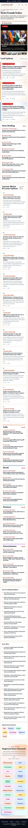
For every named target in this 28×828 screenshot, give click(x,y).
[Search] (19, 4)
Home (24, 126)
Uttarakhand (7, 807)
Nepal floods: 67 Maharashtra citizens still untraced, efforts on (14, 657)
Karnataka (8, 786)
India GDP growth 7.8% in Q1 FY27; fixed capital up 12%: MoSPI (14, 612)
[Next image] (25, 38)
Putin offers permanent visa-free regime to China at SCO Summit (15, 593)
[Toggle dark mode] (22, 4)
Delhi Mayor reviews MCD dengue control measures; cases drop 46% (14, 675)
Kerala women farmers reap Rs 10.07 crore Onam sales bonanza (15, 708)
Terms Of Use (4, 821)
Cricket (18, 728)
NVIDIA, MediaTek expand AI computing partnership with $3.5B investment (14, 689)
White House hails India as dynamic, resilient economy (13, 607)
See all (23, 427)
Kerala (20, 786)
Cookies (17, 821)
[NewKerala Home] (7, 4)
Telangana (20, 803)
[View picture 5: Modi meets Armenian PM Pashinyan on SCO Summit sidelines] (24, 53)
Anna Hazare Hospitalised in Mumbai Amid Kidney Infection (15, 662)
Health (5, 732)
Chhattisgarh (7, 767)
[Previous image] (2, 38)
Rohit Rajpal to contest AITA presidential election (14, 685)
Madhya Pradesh (7, 790)
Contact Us (24, 821)
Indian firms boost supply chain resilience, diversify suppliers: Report (14, 602)
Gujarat (20, 771)
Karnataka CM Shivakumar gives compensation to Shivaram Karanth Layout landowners (15, 617)
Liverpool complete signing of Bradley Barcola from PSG (13, 648)
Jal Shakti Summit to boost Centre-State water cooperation (14, 680)
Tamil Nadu (8, 803)
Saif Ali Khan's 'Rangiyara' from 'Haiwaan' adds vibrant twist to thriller (14, 627)
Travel (5, 736)
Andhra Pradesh (7, 762)
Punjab (8, 799)
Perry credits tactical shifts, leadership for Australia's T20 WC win (14, 632)
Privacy (11, 821)
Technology (12, 732)
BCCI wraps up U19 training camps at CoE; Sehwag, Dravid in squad (14, 717)
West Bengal (7, 812)
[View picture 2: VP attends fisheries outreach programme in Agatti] (8, 53)
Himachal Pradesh (20, 776)
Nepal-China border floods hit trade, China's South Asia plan (13, 694)
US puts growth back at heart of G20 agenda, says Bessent (13, 636)
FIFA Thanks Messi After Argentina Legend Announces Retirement (15, 671)
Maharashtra (20, 790)
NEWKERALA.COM (15, 824)
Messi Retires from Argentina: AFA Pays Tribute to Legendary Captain (14, 713)
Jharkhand (20, 781)
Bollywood (22, 732)
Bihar (20, 762)
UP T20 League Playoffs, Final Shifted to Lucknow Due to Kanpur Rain (14, 703)
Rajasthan (20, 799)
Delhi (20, 767)
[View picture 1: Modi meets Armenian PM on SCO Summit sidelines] (3, 53)
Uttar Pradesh (20, 807)
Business (10, 728)
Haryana (7, 776)
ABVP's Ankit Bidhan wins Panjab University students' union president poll (15, 598)
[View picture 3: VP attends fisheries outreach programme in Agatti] (14, 53)
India (4, 728)
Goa (8, 771)
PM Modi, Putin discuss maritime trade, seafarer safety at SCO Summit (14, 699)
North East (8, 795)
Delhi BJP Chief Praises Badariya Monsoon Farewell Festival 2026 (15, 652)
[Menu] (25, 4)
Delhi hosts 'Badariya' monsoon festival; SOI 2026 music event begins (14, 666)
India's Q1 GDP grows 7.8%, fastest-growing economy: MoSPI (13, 623)
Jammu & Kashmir (7, 781)
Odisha (20, 795)
